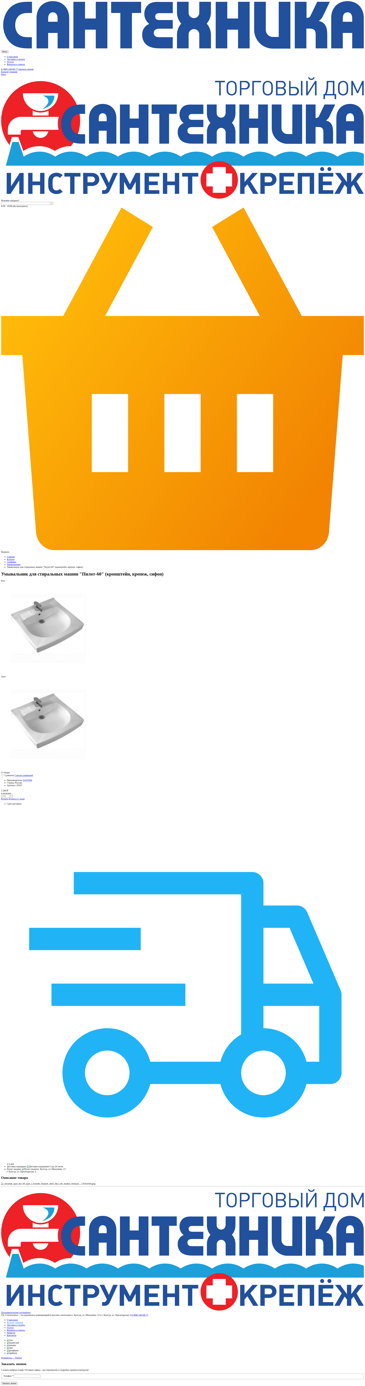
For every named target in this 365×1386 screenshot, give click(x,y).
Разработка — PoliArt (11, 1358)
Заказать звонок (26, 69)
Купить (4, 799)
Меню (4, 52)
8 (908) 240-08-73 (9, 69)
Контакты (11, 1335)
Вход (3, 74)
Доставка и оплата (16, 59)
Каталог (11, 559)
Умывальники (14, 564)
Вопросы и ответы (16, 64)
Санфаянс (11, 562)
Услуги (10, 62)
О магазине (12, 56)
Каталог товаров (9, 72)
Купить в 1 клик (17, 799)
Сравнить (9, 775)
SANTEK (27, 780)
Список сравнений (24, 775)
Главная (11, 557)
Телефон (8, 1376)
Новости (11, 1333)
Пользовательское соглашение (16, 1312)
